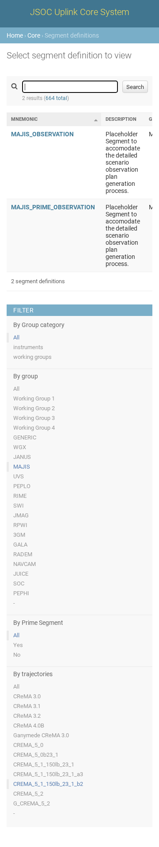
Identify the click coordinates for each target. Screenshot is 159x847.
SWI (18, 505)
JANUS (22, 457)
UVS (18, 476)
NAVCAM (24, 564)
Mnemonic (24, 119)
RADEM (22, 554)
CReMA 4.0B (28, 725)
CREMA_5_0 (28, 745)
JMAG (21, 515)
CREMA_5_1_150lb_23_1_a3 (48, 774)
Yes (18, 645)
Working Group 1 (34, 398)
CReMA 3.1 (27, 706)
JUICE (20, 573)
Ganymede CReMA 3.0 (41, 735)
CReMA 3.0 (27, 696)
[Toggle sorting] (96, 120)
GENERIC (24, 437)
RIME (19, 496)
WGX (19, 447)
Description (121, 119)
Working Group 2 (34, 408)
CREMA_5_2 (28, 793)
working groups (32, 357)
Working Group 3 (34, 418)
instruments (28, 347)
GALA (20, 544)
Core (33, 35)
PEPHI (21, 593)
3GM (19, 534)
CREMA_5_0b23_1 (35, 754)
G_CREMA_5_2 (31, 803)
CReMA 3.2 (27, 715)
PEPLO (21, 486)
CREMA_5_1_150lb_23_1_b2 (48, 784)
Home (15, 35)
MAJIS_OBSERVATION (42, 134)
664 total (56, 98)
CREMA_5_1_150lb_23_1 (43, 764)
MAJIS (21, 466)
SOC (18, 583)
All (16, 337)
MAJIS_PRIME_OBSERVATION (53, 207)
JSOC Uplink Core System (79, 12)
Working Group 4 (34, 427)
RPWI (20, 525)
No (16, 654)
